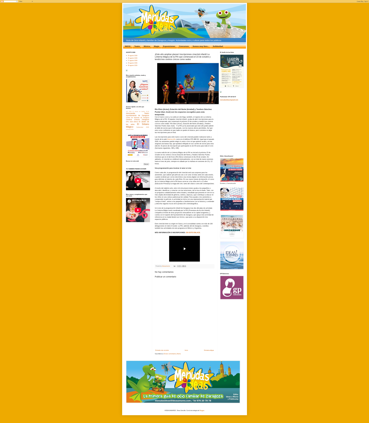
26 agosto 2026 (132, 58)
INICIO (127, 46)
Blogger (201, 410)
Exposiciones (169, 46)
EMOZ (136, 122)
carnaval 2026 (129, 129)
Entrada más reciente (162, 350)
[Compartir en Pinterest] (185, 266)
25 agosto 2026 (132, 55)
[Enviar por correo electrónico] (178, 266)
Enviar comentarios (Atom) (172, 354)
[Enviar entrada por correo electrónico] (174, 266)
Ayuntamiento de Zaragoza (137, 115)
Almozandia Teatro (137, 113)
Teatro (137, 46)
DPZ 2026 (129, 122)
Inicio (186, 350)
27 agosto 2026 (132, 60)
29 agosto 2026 (132, 63)
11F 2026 (129, 111)
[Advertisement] (184, 334)
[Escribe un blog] (180, 266)
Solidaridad (218, 46)
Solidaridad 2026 (142, 127)
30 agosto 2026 (132, 65)
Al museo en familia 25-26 (141, 111)
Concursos (184, 46)
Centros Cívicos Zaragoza (137, 119)
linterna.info (171, 139)
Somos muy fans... (201, 46)
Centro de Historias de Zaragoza (137, 117)
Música (147, 46)
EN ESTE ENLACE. (193, 232)
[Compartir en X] (181, 266)
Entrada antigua (209, 350)
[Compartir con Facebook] (183, 266)
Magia (156, 46)
